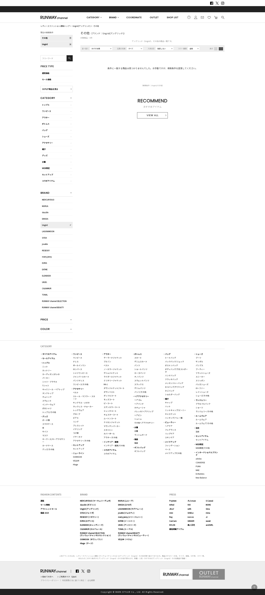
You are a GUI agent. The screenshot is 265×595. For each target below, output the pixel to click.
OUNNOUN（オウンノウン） (92, 539)
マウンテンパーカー (112, 426)
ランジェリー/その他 (204, 411)
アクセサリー (47, 142)
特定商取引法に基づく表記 (73, 580)
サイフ (45, 431)
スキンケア (169, 437)
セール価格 (46, 79)
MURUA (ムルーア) (125, 500)
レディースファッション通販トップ (55, 26)
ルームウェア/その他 (204, 423)
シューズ (45, 136)
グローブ (76, 414)
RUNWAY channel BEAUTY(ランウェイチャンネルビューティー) (133, 534)
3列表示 (215, 48)
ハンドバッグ (170, 375)
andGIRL (209, 525)
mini (171, 512)
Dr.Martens (200, 473)
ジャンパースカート (81, 376)
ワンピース (46, 111)
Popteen (173, 500)
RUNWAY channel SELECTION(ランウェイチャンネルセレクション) (95, 534)
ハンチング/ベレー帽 (173, 417)
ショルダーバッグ (172, 394)
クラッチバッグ (171, 379)
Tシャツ (45, 385)
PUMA (198, 466)
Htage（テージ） (87, 543)
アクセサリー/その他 (81, 440)
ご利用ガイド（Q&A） (68, 577)
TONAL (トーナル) (125, 529)
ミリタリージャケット (113, 380)
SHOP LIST (173, 17)
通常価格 (45, 73)
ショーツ (199, 407)
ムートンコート (110, 418)
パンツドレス (78, 380)
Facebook (211, 3)
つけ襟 (76, 433)
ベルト (76, 392)
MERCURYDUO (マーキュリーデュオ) (95, 500)
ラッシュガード (140, 434)
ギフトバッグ (139, 447)
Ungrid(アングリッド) (81, 26)
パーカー (46, 378)
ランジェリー (201, 400)
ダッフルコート (110, 395)
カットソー (47, 370)
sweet (208, 521)
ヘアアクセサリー (141, 396)
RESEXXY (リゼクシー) (89, 517)
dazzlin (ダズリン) (88, 504)
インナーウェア (48, 404)
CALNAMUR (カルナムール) (91, 529)
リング (76, 421)
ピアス (76, 417)
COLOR (45, 329)
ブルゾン (107, 361)
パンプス (199, 365)
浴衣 (197, 428)
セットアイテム (202, 436)
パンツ (137, 365)
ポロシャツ (47, 408)
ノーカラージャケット (113, 369)
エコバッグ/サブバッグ (174, 387)
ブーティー (200, 369)
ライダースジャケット (113, 376)
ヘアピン (138, 415)
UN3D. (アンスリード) (127, 525)
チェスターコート (111, 414)
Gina (208, 508)
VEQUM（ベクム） (125, 539)
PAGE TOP (254, 587)
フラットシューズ (203, 373)
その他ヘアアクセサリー (144, 422)
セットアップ (47, 174)
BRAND (113, 17)
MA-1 (106, 384)
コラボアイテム (48, 180)
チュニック (47, 396)
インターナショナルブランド (207, 453)
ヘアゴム (138, 400)
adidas (199, 458)
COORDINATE (134, 17)
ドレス (76, 361)
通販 (42, 500)
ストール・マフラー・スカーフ (84, 397)
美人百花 (191, 525)
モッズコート (109, 399)
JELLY (171, 508)
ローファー (200, 388)
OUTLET (154, 17)
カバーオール (109, 433)
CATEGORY (93, 17)
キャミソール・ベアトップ (53, 389)
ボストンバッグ (171, 365)
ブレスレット (78, 425)
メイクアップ (170, 441)
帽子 (44, 149)
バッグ (45, 130)
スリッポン (200, 380)
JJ (206, 517)
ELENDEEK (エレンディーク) (91, 525)
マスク (45, 435)
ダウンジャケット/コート (114, 388)
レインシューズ (202, 392)
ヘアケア (168, 426)
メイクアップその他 (173, 453)
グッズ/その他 (48, 449)
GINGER (191, 521)
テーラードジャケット (113, 357)
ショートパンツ (140, 369)
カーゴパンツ (140, 373)
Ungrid (45, 44)
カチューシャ (139, 407)
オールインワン (79, 365)
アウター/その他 (110, 437)
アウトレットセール (48, 508)
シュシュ (138, 419)
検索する (223, 17)
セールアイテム (48, 358)
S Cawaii (209, 500)
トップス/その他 (49, 412)
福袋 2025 (44, 512)
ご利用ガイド (189, 17)
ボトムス (45, 123)
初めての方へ (47, 577)
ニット (45, 366)
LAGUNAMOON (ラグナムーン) (130, 508)
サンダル (199, 361)
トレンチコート (110, 411)
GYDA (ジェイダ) (87, 512)
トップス (45, 104)
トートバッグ (170, 357)
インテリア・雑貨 (111, 441)
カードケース (47, 445)
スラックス (139, 384)
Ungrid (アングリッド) (89, 508)
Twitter (217, 3)
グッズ (45, 155)
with (189, 508)
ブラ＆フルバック (203, 403)
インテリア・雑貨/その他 (114, 445)
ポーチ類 (46, 420)
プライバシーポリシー (49, 580)
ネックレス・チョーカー (83, 406)
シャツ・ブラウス (49, 381)
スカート (138, 357)
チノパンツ (139, 376)
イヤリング (77, 429)
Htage (75, 464)
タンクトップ (47, 393)
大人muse (192, 500)
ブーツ (198, 357)
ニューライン (78, 453)
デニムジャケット (111, 373)
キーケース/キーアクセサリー (53, 440)
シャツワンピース (80, 373)
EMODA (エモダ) (124, 504)
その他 (96, 26)
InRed (171, 504)
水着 (44, 161)
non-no (191, 517)
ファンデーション (172, 445)
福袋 (136, 439)
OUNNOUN (77, 456)
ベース (167, 449)
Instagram (223, 3)
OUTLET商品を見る (50, 89)
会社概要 (91, 580)
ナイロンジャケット (112, 422)
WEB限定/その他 (203, 448)
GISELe (190, 512)
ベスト (106, 365)
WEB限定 (46, 168)
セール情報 (45, 504)
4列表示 (221, 48)
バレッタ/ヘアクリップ (143, 411)
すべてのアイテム (49, 354)
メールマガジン (202, 17)
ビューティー (170, 422)
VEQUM (76, 460)
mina (208, 512)
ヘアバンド (139, 403)
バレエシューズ (202, 384)
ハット (168, 406)
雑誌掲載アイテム (176, 529)
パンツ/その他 (140, 392)
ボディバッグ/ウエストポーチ (176, 370)
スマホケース (47, 424)
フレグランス (170, 429)
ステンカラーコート (112, 407)
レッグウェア (78, 410)
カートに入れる (216, 17)
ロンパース (77, 369)
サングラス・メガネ (81, 402)
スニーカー (200, 376)
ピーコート (108, 403)
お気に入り (209, 17)
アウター (45, 117)
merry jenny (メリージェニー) (130, 517)
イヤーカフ (77, 436)
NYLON (172, 525)
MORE (208, 504)
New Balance (201, 477)
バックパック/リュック (174, 361)
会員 (196, 17)
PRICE (44, 319)
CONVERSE (200, 462)
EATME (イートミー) (126, 521)
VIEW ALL (152, 115)
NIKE (198, 470)
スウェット (47, 400)
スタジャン (108, 430)
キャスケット (170, 414)
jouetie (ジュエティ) (126, 512)
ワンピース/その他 (80, 384)
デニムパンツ (140, 388)
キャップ (168, 402)
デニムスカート (140, 361)
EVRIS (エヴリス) (87, 521)
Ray (171, 517)
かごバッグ (169, 390)
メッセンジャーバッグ (174, 383)
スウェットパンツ (141, 380)
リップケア (169, 433)
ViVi (189, 504)
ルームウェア (201, 415)
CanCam (173, 521)
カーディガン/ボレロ (51, 374)
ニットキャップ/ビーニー (175, 410)
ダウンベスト (109, 392)
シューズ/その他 (202, 395)
